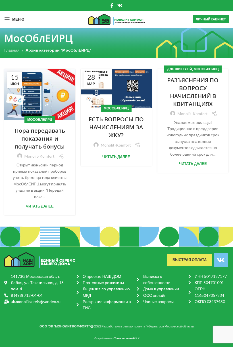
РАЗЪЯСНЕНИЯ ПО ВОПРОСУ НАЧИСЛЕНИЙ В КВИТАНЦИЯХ (193, 92)
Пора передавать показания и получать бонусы (39, 138)
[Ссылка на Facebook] (112, 5)
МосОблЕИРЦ (39, 119)
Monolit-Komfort (39, 156)
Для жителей (179, 69)
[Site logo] (116, 18)
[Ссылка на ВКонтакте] (119, 5)
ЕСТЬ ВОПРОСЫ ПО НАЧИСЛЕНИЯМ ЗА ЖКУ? (116, 127)
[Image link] (39, 259)
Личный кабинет (211, 19)
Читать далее (40, 206)
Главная (12, 50)
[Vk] (221, 260)
